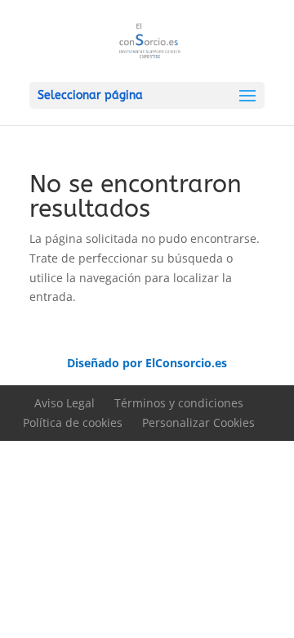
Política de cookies (72, 422)
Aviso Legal (64, 403)
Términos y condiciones (178, 403)
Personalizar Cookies (198, 422)
